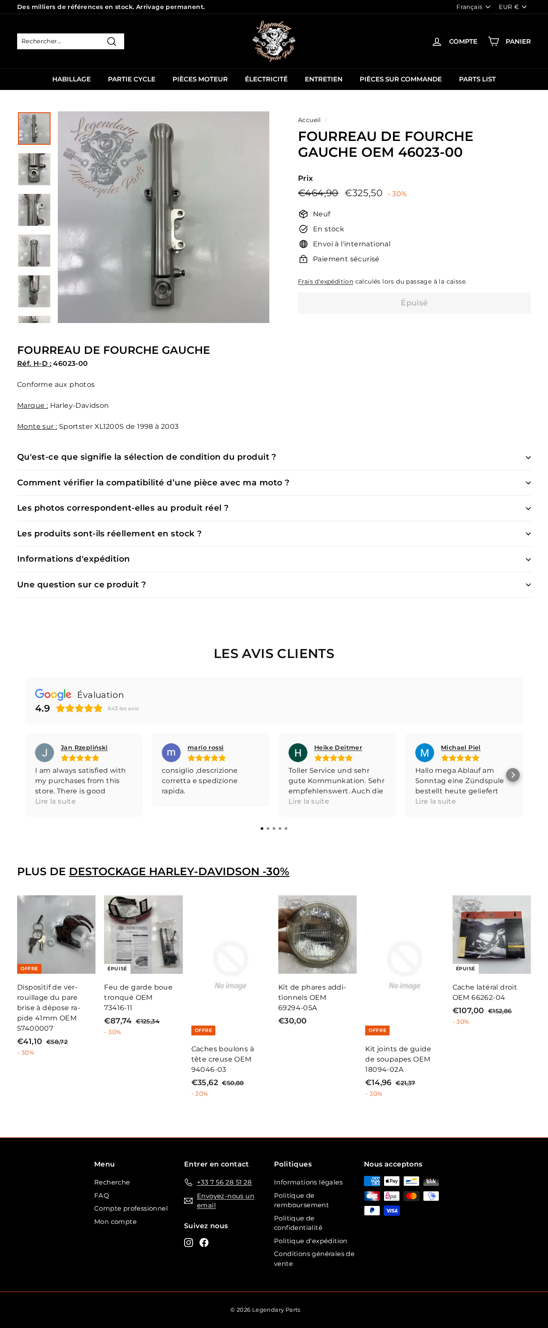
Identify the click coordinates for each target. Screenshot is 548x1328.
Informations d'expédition (73, 559)
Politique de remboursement (301, 1200)
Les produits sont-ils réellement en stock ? (109, 533)
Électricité (266, 79)
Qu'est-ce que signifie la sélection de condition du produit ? (147, 457)
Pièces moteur (200, 79)
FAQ (101, 1195)
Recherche (112, 1182)
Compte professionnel (131, 1208)
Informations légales (308, 1182)
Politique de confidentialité (298, 1223)
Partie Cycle (131, 79)
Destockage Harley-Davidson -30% (179, 871)
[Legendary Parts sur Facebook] (204, 1242)
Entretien (323, 79)
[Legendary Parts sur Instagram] (188, 1242)
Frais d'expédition (325, 281)
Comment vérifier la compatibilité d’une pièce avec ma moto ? (153, 483)
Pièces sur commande (401, 79)
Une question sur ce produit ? (81, 584)
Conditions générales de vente (314, 1259)
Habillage (71, 79)
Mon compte (115, 1221)
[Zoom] (163, 217)
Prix (305, 178)
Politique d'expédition (311, 1241)
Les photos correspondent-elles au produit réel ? (123, 508)
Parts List (477, 79)
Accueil (309, 120)
